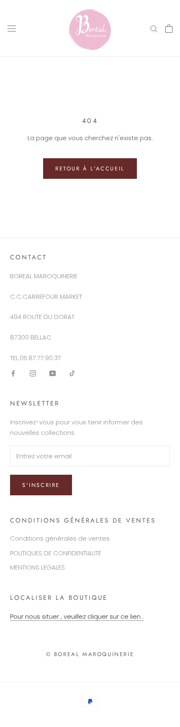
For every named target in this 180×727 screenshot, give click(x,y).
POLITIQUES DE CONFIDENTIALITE (55, 553)
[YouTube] (52, 373)
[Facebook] (13, 373)
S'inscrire (41, 485)
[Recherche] (154, 28)
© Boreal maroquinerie (90, 654)
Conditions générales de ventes (60, 538)
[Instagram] (33, 373)
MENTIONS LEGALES (37, 567)
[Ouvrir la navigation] (12, 28)
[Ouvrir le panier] (168, 28)
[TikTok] (72, 373)
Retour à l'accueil (90, 169)
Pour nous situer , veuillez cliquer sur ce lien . (77, 616)
